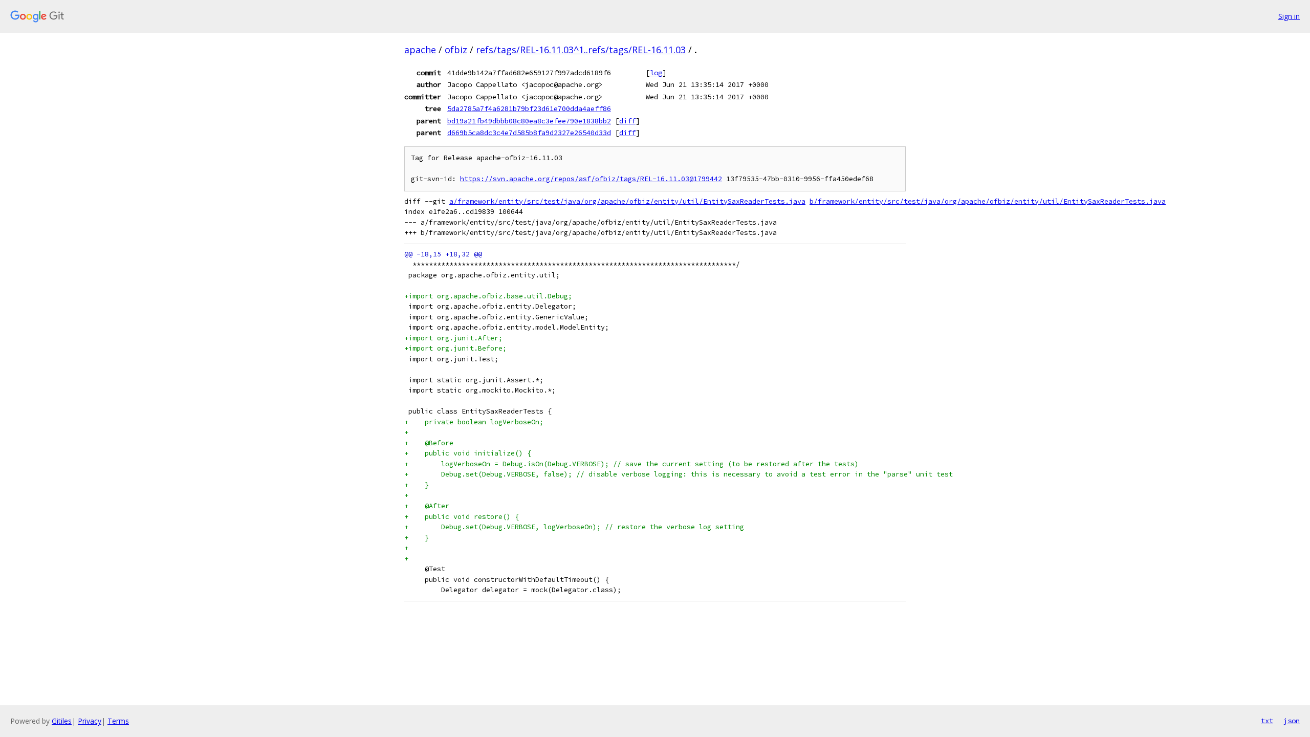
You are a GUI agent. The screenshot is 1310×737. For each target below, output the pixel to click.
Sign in (1289, 16)
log (656, 72)
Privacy (89, 721)
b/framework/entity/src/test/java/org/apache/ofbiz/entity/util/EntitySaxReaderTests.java (988, 201)
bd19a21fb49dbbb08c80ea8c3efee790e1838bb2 (529, 120)
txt (1267, 720)
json (1291, 720)
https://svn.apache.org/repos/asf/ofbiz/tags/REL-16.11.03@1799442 (591, 179)
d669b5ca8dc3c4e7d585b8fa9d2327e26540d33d (529, 132)
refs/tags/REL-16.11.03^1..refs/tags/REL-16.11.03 (581, 50)
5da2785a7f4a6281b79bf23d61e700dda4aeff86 (529, 108)
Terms (118, 721)
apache (420, 50)
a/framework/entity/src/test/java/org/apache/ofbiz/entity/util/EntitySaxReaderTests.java (627, 201)
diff (627, 120)
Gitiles (62, 721)
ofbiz (456, 50)
